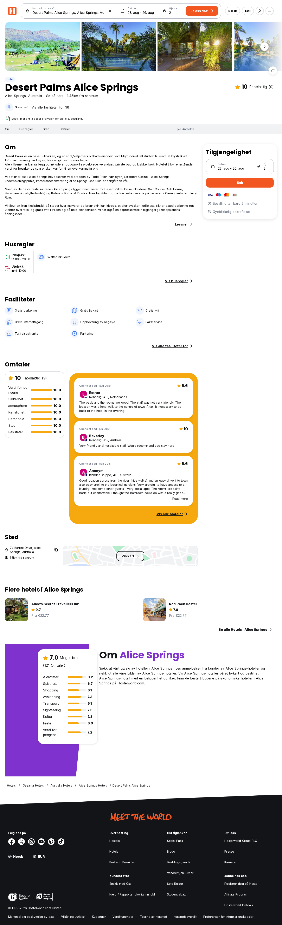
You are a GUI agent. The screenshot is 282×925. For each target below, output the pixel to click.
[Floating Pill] (264, 47)
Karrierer (230, 862)
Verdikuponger (123, 916)
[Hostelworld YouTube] (41, 841)
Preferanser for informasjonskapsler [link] (228, 916)
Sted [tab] (46, 129)
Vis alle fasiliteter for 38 (50, 107)
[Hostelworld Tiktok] (61, 841)
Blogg (171, 851)
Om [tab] (7, 129)
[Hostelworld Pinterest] (51, 841)
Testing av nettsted (153, 916)
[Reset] (110, 11)
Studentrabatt (176, 894)
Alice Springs (15, 96)
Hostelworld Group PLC (240, 840)
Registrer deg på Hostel (241, 883)
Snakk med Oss (120, 883)
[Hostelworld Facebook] (11, 841)
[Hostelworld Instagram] (31, 841)
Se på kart (54, 96)
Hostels (114, 840)
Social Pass (175, 840)
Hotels (113, 851)
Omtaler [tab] (64, 129)
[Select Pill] (260, 11)
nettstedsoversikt (186, 916)
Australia (35, 96)
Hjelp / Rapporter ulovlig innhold (132, 894)
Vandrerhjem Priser (180, 873)
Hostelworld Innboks (238, 905)
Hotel (10, 79)
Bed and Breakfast (122, 862)
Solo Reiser (175, 883)
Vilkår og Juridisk (73, 916)
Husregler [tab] (26, 129)
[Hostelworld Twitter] (21, 841)
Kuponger (99, 916)
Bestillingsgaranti (178, 862)
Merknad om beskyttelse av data (31, 916)
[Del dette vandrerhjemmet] (273, 70)
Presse (229, 851)
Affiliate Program (235, 894)
